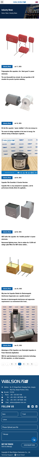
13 (23, 364)
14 (27, 364)
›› (19, 367)
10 (11, 364)
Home (3, 13)
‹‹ (3, 364)
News (7, 13)
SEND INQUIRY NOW (29, 445)
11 (15, 364)
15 (31, 364)
